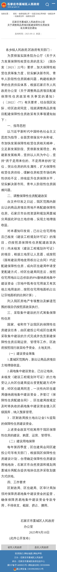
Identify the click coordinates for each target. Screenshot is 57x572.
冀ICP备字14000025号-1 (18, 565)
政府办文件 (30, 16)
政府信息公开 (24, 14)
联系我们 (19, 553)
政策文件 (51, 14)
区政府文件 (19, 16)
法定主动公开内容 (39, 14)
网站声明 (37, 553)
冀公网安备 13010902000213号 (30, 569)
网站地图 (28, 553)
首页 (15, 14)
